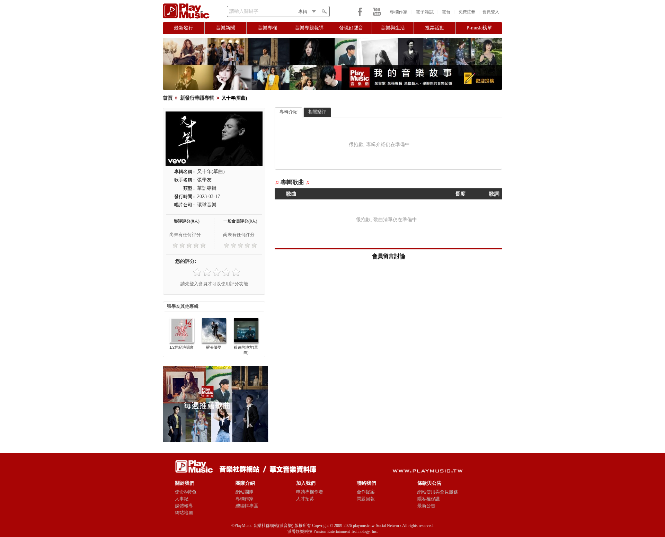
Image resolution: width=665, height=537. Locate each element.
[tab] (288, 112)
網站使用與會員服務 (437, 491)
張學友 (204, 179)
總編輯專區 (247, 505)
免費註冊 (467, 12)
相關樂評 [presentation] (317, 111)
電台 (446, 12)
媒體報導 (184, 505)
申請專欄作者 (309, 491)
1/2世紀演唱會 (181, 347)
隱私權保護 (428, 498)
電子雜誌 (425, 12)
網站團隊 (245, 491)
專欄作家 (399, 12)
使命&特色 (185, 491)
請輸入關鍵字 (243, 11)
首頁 (167, 97)
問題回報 (366, 498)
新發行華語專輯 (197, 97)
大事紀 (181, 498)
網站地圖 (184, 512)
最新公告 (426, 505)
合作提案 (366, 491)
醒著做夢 (213, 347)
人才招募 (305, 498)
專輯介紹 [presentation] (289, 111)
